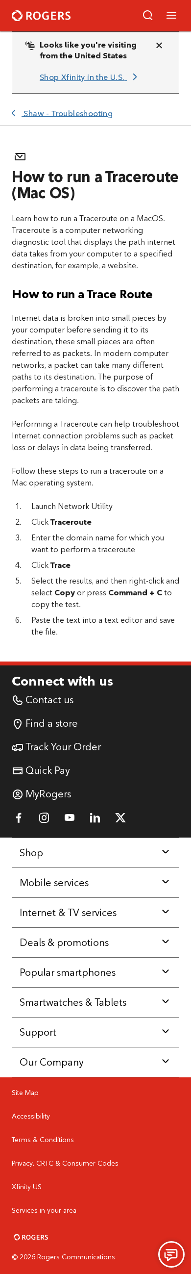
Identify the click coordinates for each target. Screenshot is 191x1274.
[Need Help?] (171, 1254)
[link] (90, 77)
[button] (148, 15)
